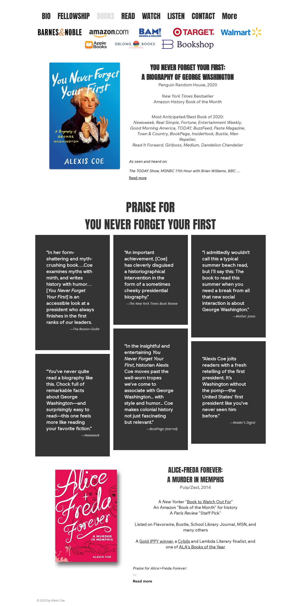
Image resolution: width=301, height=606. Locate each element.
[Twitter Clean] (243, 596)
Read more (138, 177)
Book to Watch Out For (209, 501)
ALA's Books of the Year (202, 547)
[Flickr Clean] (253, 596)
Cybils (184, 541)
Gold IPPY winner (156, 541)
